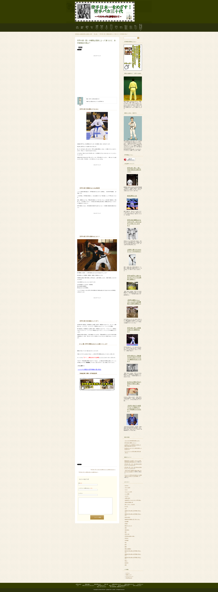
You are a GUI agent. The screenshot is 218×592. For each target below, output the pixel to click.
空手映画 (126, 540)
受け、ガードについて (135, 27)
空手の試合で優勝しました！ (130, 442)
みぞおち (126, 485)
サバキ (126, 489)
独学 (126, 532)
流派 (126, 527)
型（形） (80, 47)
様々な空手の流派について (126, 27)
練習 (126, 546)
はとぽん (131, 465)
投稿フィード (128, 574)
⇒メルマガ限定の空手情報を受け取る (89, 369)
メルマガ (126, 496)
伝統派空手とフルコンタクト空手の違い (133, 500)
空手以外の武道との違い (130, 536)
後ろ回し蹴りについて (101, 27)
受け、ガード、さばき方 (130, 504)
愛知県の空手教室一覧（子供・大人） (132, 519)
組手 (126, 544)
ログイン (128, 573)
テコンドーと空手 (128, 491)
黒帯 (126, 565)
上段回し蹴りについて (96, 27)
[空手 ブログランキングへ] (129, 160)
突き (126, 542)
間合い (126, 560)
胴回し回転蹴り (128, 548)
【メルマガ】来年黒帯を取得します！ (132, 440)
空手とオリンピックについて (111, 27)
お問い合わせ (77, 27)
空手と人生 (127, 534)
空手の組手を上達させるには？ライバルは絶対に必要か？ (134, 277)
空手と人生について (131, 27)
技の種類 (126, 521)
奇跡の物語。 (82, 27)
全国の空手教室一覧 (129, 502)
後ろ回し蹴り (127, 517)
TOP (84, 34)
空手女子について (116, 27)
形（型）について (106, 27)
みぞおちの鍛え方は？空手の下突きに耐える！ (134, 383)
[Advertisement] (97, 66)
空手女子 (126, 538)
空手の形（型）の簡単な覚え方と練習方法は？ (88, 472)
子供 (126, 508)
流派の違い (127, 529)
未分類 (126, 523)
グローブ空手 (127, 487)
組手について (121, 27)
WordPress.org (129, 577)
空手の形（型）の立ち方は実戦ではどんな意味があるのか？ (103, 469)
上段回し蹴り (127, 498)
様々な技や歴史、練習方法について (140, 27)
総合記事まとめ (87, 27)
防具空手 (126, 562)
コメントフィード (129, 576)
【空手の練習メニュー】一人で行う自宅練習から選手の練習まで (134, 301)
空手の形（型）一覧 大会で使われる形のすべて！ (134, 169)
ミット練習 (127, 493)
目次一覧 (92, 27)
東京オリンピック (128, 525)
